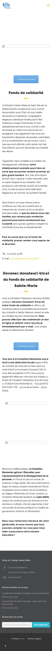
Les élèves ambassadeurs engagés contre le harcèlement (25, 593)
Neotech (16, 639)
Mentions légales (34, 639)
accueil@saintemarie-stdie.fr (24, 258)
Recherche (41, 625)
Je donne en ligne (26, 79)
